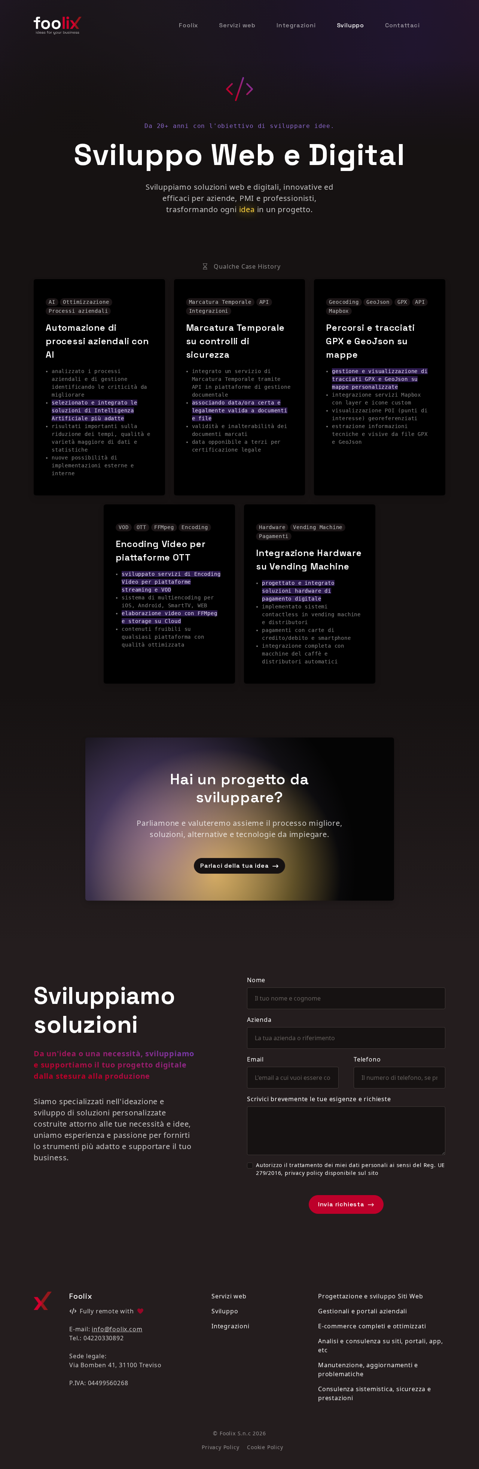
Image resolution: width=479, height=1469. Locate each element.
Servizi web (237, 25)
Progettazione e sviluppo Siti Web (370, 1296)
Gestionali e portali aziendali (362, 1311)
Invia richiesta (342, 1204)
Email (255, 1059)
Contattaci (402, 25)
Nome (256, 980)
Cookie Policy (265, 1447)
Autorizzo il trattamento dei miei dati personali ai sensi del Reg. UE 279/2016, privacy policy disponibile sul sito (350, 1168)
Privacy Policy (220, 1447)
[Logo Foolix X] (43, 1301)
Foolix (188, 25)
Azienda (259, 1020)
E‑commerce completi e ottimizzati (372, 1326)
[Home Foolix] (58, 25)
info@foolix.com (117, 1329)
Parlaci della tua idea (235, 866)
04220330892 (103, 1338)
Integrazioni (296, 25)
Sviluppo (350, 25)
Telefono (367, 1059)
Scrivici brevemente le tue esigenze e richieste (319, 1099)
